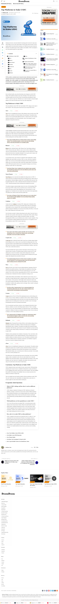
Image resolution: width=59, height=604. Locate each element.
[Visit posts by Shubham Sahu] (2, 447)
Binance (11, 60)
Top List (4, 6)
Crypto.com (12, 66)
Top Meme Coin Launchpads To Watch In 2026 (16, 439)
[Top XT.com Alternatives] (7, 478)
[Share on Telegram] (2, 55)
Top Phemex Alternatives (50, 54)
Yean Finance (8, 176)
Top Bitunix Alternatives (50, 79)
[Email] (2, 58)
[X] (34, 447)
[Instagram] (36, 447)
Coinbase (11, 64)
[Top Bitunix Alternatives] (43, 80)
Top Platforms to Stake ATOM (51, 484)
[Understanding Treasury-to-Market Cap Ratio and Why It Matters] (43, 59)
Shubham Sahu (5, 12)
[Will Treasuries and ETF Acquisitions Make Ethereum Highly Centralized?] (43, 44)
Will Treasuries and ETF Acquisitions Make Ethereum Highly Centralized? (51, 44)
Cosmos (11, 70)
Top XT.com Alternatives (6, 484)
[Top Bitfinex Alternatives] (43, 49)
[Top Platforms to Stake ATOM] (51, 478)
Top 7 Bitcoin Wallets (11, 437)
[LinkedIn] (37, 447)
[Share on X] (2, 47)
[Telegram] (51, 590)
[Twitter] (42, 590)
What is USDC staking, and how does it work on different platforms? (30, 64)
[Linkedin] (53, 590)
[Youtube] (49, 590)
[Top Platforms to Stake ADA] (43, 39)
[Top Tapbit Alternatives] (22, 478)
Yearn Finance (12, 62)
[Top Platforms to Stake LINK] (43, 70)
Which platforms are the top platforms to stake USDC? (29, 68)
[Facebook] (47, 590)
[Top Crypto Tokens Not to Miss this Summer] (36, 478)
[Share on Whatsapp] (2, 50)
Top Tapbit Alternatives (20, 484)
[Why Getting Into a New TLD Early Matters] (43, 75)
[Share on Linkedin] (2, 52)
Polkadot (11, 72)
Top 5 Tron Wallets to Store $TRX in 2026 (15, 433)
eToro (26, 56)
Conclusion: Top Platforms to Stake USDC (29, 59)
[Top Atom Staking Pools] (43, 34)
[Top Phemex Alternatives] (43, 54)
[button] (2, 1)
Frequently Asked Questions (29, 61)
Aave (10, 58)
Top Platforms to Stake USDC (13, 56)
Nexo (10, 68)
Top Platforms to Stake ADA (50, 38)
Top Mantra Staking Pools (50, 64)
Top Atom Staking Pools (50, 33)
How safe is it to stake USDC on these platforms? (30, 71)
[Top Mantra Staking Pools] (43, 64)
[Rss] (57, 590)
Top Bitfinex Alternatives (50, 49)
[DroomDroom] (24, 1)
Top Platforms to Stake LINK (51, 69)
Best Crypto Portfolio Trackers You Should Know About (18, 441)
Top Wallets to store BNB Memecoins (14, 435)
